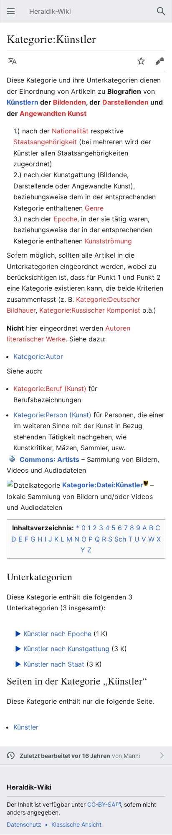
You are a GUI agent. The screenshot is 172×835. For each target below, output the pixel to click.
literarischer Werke (36, 339)
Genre (94, 208)
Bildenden (69, 102)
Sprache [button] (15, 65)
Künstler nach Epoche (57, 633)
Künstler (25, 727)
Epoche (65, 219)
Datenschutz (24, 824)
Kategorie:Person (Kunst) (52, 415)
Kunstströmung (108, 241)
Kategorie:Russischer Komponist (89, 310)
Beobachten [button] (143, 65)
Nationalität (70, 131)
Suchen (163, 15)
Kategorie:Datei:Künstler (102, 485)
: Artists (49, 459)
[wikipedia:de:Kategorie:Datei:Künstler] (145, 483)
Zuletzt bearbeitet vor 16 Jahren (65, 755)
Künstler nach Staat (53, 664)
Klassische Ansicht (76, 824)
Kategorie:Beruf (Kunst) (49, 388)
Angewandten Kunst (53, 113)
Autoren (117, 328)
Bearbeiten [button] (162, 65)
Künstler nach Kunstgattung (66, 648)
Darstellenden (125, 102)
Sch (120, 539)
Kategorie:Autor (38, 356)
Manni (132, 755)
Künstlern (22, 102)
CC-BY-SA (101, 804)
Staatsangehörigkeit (45, 142)
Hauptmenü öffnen (13, 15)
